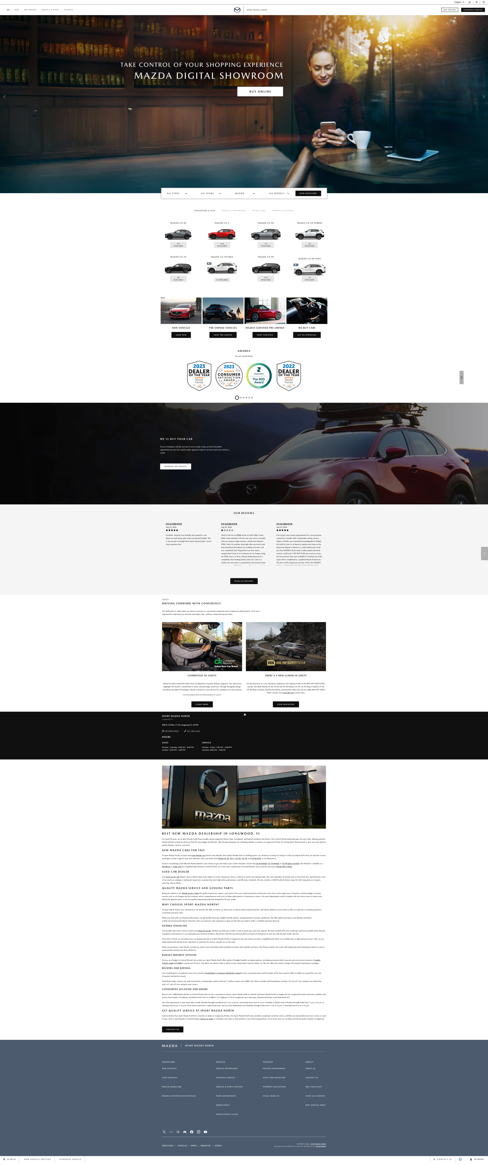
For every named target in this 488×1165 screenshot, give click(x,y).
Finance (68, 10)
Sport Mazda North (318, 1144)
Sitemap (194, 1145)
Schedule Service (225, 1078)
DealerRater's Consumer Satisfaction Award (223, 973)
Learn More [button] (202, 704)
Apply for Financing (274, 1078)
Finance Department (274, 1068)
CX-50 (238, 858)
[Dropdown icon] (469, 2)
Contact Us (312, 1078)
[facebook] (191, 1132)
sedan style (177, 867)
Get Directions (172, 731)
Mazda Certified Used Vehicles (179, 1096)
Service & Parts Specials (229, 1087)
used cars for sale (173, 877)
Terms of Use (206, 1145)
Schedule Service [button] (473, 10)
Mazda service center (190, 893)
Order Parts (223, 1105)
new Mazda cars (198, 855)
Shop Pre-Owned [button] (223, 335)
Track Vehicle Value (227, 1114)
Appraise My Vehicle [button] (175, 466)
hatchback (166, 867)
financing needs (204, 931)
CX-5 (232, 858)
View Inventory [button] (286, 704)
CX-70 (244, 858)
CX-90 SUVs (256, 858)
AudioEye (218, 1145)
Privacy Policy (168, 1145)
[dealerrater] (178, 1132)
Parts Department (226, 1096)
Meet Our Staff (314, 1087)
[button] (484, 2)
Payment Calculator (274, 1087)
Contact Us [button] (172, 1029)
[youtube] (205, 1132)
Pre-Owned (30, 10)
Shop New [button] (181, 335)
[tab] (204, 211)
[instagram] (198, 1132)
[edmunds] (185, 1132)
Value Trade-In (271, 1096)
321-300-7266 (193, 731)
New (16, 10)
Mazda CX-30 (223, 858)
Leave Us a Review (315, 1096)
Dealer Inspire (321, 1146)
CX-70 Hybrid (273, 864)
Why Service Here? (316, 1105)
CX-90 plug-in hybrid (290, 864)
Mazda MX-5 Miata (284, 867)
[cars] (171, 1132)
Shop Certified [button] (265, 335)
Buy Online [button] (450, 10)
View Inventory (308, 193)
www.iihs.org (288, 693)
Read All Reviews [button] (244, 581)
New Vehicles (169, 1068)
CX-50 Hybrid (261, 864)
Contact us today (206, 1019)
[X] (164, 1132)
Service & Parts (50, 10)
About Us (311, 1068)
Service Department (227, 1068)
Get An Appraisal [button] (307, 335)
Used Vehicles (169, 1078)
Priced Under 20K (171, 1087)
